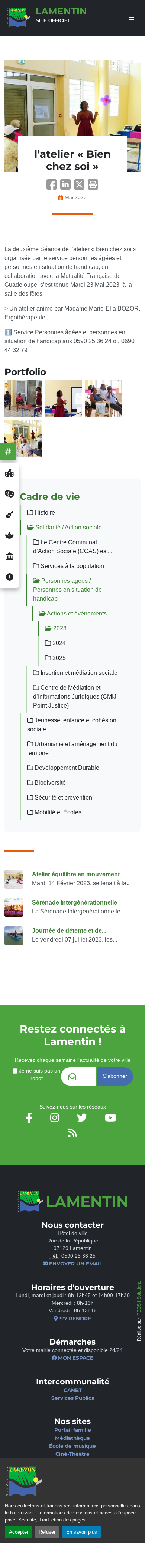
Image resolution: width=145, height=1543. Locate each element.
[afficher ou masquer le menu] (131, 18)
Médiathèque (72, 1438)
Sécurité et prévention (62, 797)
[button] (93, 187)
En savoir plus (81, 1532)
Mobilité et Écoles (57, 812)
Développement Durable (66, 768)
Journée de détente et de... (69, 931)
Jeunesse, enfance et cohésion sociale (71, 724)
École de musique (72, 1446)
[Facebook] (53, 187)
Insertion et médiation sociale (78, 673)
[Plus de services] (9, 577)
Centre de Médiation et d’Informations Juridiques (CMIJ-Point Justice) (75, 696)
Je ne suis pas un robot (38, 1074)
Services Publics (72, 1398)
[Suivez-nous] (8, 451)
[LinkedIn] (67, 187)
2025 (58, 658)
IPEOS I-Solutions (139, 1299)
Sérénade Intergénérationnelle (74, 902)
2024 (58, 643)
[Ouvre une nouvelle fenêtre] (9, 473)
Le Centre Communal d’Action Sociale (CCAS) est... (72, 546)
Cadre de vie (50, 496)
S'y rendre (74, 1319)
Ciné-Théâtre (72, 1454)
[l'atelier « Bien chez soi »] (72, 116)
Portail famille (72, 1430)
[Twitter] (81, 187)
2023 (59, 628)
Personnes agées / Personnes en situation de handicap (67, 590)
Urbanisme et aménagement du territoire (72, 748)
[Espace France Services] (9, 556)
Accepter (18, 1532)
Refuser (47, 1532)
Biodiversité (49, 782)
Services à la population (71, 566)
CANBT (73, 1390)
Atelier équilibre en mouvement (76, 874)
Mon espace (75, 1358)
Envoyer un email (75, 1264)
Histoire (44, 512)
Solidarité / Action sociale (68, 527)
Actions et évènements (76, 613)
